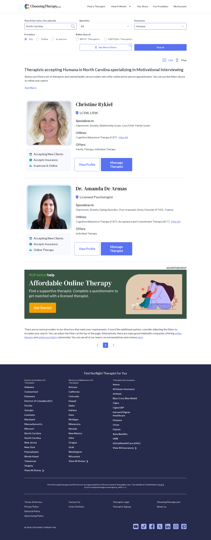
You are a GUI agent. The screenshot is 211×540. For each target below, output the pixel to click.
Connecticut (31, 391)
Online (44, 39)
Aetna (116, 384)
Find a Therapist (96, 6)
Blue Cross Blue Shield (125, 398)
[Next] (113, 345)
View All (123, 137)
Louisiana (29, 414)
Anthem (117, 393)
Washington (75, 451)
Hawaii (72, 401)
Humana (117, 420)
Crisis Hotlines (76, 506)
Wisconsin (74, 456)
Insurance (139, 20)
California (74, 391)
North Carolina (32, 433)
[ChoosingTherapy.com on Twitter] (159, 526)
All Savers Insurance (124, 389)
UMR (115, 438)
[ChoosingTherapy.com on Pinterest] (184, 526)
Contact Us (74, 502)
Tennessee (30, 461)
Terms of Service (33, 502)
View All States (32, 470)
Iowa (71, 414)
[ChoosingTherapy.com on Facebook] (151, 526)
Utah (71, 447)
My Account (180, 6)
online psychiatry (47, 337)
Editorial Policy (32, 511)
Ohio (71, 437)
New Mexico (75, 433)
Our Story (142, 6)
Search (160, 47)
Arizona (73, 387)
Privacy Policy (31, 506)
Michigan (73, 419)
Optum (117, 429)
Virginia (28, 465)
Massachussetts (33, 424)
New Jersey (30, 442)
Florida (28, 405)
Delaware (29, 396)
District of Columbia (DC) (38, 401)
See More (30, 87)
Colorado (74, 396)
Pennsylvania (31, 451)
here (140, 337)
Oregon (73, 442)
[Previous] (97, 345)
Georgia (28, 410)
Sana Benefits (120, 434)
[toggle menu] (128, 26)
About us (161, 506)
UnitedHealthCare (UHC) (126, 443)
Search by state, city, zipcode (40, 20)
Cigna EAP (118, 407)
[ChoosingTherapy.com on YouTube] (135, 526)
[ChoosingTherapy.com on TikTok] (144, 526)
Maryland (29, 419)
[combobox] (50, 26)
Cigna (116, 402)
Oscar (116, 424)
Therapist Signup (122, 506)
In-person (61, 39)
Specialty (84, 20)
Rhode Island (31, 456)
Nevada (73, 428)
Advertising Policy (34, 516)
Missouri (29, 428)
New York (29, 447)
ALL (31, 39)
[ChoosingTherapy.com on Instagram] (176, 526)
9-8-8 (161, 484)
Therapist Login (121, 502)
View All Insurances (123, 447)
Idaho (72, 405)
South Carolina (32, 437)
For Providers (160, 6)
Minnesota (74, 424)
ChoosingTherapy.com (168, 502)
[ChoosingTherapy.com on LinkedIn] (167, 526)
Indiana (73, 410)
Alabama (29, 387)
